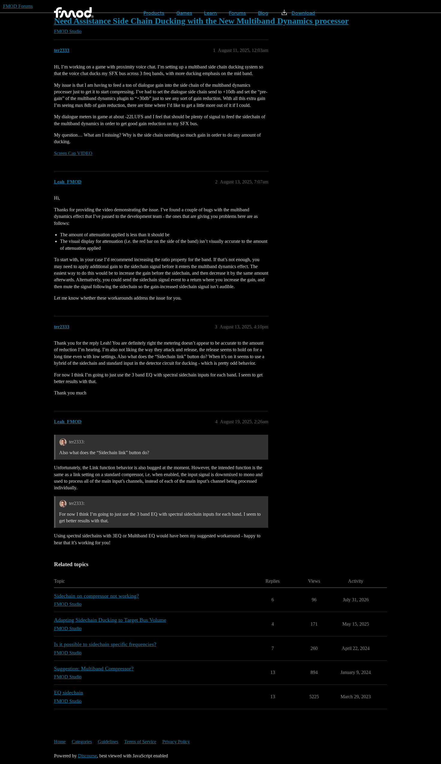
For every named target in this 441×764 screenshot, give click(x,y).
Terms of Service (140, 741)
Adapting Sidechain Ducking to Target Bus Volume (110, 620)
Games (184, 13)
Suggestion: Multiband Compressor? (94, 669)
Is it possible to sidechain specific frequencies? (105, 644)
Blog (263, 13)
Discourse (87, 755)
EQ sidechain (68, 693)
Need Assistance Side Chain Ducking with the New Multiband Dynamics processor (201, 21)
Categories (82, 741)
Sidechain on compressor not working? (96, 596)
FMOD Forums (18, 6)
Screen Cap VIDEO (73, 153)
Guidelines (108, 741)
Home (60, 741)
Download (303, 13)
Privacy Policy (176, 741)
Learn (210, 13)
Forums (237, 13)
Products (153, 13)
